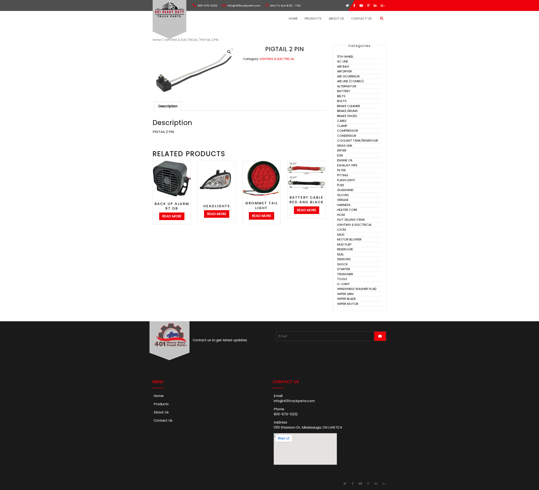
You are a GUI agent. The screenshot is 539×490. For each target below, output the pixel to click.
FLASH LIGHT (346, 180)
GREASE (342, 200)
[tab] (168, 106)
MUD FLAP (344, 244)
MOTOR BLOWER (349, 239)
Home (293, 18)
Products (313, 18)
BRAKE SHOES (347, 116)
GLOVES (343, 195)
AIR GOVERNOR (348, 76)
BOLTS (342, 101)
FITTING (342, 175)
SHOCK (342, 264)
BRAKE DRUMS (347, 111)
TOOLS (342, 279)
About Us (336, 18)
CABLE (341, 120)
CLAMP (342, 125)
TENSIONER (345, 274)
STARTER (343, 269)
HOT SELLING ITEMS (351, 219)
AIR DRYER (344, 71)
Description (167, 106)
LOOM (341, 229)
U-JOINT (343, 284)
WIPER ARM (345, 294)
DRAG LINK (344, 145)
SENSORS (344, 259)
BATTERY (343, 91)
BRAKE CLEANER (348, 106)
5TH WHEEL (345, 56)
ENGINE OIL (345, 160)
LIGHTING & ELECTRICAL (180, 40)
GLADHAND (345, 190)
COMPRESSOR (347, 130)
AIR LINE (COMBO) (350, 81)
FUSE (340, 185)
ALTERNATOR (346, 86)
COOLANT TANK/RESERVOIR (357, 140)
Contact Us (361, 18)
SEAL (340, 254)
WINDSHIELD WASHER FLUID (356, 289)
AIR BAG (343, 66)
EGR (340, 155)
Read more (171, 216)
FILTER (341, 170)
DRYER (341, 150)
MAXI (340, 234)
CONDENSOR (346, 135)
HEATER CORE (347, 209)
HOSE (341, 214)
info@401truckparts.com (294, 400)
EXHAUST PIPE (347, 165)
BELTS (341, 96)
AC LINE (342, 61)
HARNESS (344, 205)
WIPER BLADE (346, 298)
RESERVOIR (345, 249)
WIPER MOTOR (347, 303)
